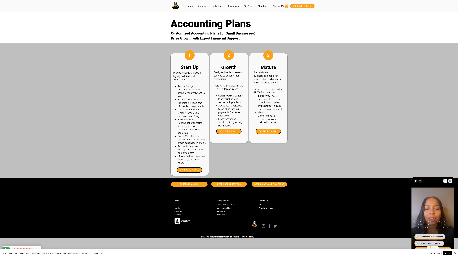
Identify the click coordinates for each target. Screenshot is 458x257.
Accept (447, 253)
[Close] (455, 253)
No (225, 134)
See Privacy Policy (96, 253)
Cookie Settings (434, 253)
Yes (232, 134)
